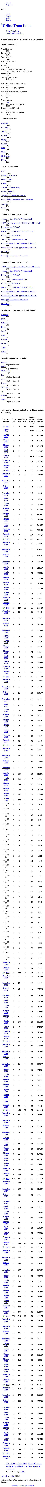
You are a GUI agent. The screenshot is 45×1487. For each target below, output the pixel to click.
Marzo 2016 (6, 1302)
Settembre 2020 (6, 996)
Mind (3, 148)
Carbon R (4, 123)
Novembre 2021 (6, 756)
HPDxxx (4, 127)
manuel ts (4, 343)
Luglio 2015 (6, 1350)
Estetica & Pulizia (7, 192)
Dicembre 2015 (6, 1320)
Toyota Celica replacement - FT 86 (14, 239)
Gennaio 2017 (6, 1243)
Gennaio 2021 (6, 969)
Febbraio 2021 (6, 963)
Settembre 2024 (6, 563)
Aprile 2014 (6, 1434)
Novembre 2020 (6, 984)
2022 (7, 677)
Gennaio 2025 (6, 535)
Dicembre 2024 (6, 543)
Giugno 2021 (6, 784)
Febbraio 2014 (6, 1444)
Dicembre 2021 (6, 749)
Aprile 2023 (6, 657)
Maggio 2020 (6, 1017)
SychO (22, 1472)
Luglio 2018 (6, 1144)
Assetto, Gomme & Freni (10, 187)
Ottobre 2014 (6, 1401)
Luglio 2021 (6, 779)
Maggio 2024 (6, 583)
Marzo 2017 (6, 1233)
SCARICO (5, 252)
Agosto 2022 (6, 705)
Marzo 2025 (6, 525)
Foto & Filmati (6, 179)
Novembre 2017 (6, 1190)
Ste (2, 391)
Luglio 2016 (6, 1281)
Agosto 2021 (6, 774)
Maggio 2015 (6, 1360)
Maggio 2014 (6, 1429)
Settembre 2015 (6, 1340)
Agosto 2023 (6, 637)
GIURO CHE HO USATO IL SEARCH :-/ (17, 231)
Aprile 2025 (6, 520)
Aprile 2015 (6, 1365)
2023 (7, 608)
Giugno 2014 (6, 1424)
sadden (3, 399)
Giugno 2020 (6, 1012)
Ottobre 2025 (6, 487)
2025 (7, 471)
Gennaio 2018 (6, 1175)
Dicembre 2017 (6, 1183)
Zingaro (4, 383)
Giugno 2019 (6, 1080)
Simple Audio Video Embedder (18, 1466)
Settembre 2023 (6, 631)
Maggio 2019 (6, 1085)
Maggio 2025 (6, 515)
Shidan (3, 367)
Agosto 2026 (6, 431)
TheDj (3, 347)
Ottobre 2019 (6, 1058)
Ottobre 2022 (6, 693)
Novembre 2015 (6, 1327)
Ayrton (3, 379)
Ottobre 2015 (6, 1332)
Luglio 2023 (6, 642)
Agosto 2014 (6, 1413)
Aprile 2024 (6, 588)
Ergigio (4, 135)
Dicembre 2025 (6, 475)
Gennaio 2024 (6, 604)
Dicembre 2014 (6, 1389)
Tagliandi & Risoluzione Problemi (13, 196)
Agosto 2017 (6, 1207)
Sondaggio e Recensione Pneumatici (14, 256)
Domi (3, 327)
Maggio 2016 (6, 1291)
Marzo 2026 (6, 456)
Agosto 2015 (6, 1345)
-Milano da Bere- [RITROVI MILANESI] (16, 219)
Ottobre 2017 (6, 1195)
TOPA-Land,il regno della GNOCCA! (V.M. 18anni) (20, 223)
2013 (7, 1453)
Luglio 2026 (6, 436)
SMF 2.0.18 (10, 1464)
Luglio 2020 (6, 1007)
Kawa (3, 160)
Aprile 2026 (6, 451)
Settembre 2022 (6, 700)
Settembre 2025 (6, 494)
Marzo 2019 (6, 1096)
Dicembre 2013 (6, 1457)
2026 (7, 426)
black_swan (5, 156)
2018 (7, 1110)
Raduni (4, 183)
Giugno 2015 (6, 1355)
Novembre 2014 (6, 1396)
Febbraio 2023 (6, 667)
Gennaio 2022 (6, 741)
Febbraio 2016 (6, 1307)
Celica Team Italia (7, 1476)
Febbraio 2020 (6, 1032)
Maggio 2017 (6, 1223)
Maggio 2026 (6, 446)
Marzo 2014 (6, 1439)
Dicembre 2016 (6, 1251)
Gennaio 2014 (6, 1449)
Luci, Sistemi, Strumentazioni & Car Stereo (17, 200)
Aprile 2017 (6, 1228)
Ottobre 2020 (6, 989)
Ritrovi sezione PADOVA (10, 227)
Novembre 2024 (6, 550)
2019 (7, 1041)
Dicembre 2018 (6, 1114)
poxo (3, 319)
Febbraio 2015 (6, 1375)
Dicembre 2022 (6, 681)
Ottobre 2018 (6, 1126)
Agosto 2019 (6, 1070)
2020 (7, 973)
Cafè (3, 171)
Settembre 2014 (6, 1408)
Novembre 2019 (6, 1053)
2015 (7, 1316)
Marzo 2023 (6, 662)
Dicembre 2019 (6, 1045)
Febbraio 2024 (6, 599)
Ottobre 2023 (6, 624)
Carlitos (4, 395)
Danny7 (4, 140)
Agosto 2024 (6, 568)
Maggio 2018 (6, 1154)
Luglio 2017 (6, 1213)
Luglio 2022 (6, 710)
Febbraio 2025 (6, 530)
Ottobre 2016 (6, 1264)
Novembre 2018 (6, 1121)
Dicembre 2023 (6, 612)
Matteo (3, 152)
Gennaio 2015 (6, 1381)
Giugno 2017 (6, 1218)
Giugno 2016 (6, 1286)
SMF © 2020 (21, 1464)
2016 (7, 1247)
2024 (7, 539)
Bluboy (4, 144)
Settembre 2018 (6, 1134)
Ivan (7, 102)
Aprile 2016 (6, 1297)
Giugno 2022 (6, 715)
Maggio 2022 (6, 721)
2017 (7, 1179)
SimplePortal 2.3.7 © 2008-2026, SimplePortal (22, 1485)
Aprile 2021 (6, 794)
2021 (7, 745)
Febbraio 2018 (6, 1169)
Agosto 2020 (6, 1001)
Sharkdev (4, 387)
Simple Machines (35, 1464)
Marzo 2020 (6, 1027)
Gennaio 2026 (6, 466)
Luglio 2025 (6, 504)
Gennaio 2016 (6, 1312)
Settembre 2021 (6, 769)
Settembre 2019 (6, 1065)
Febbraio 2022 (6, 736)
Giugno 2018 (6, 1149)
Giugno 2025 (6, 509)
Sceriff (3, 131)
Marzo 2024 (6, 594)
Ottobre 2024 (6, 556)
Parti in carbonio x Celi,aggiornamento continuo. (19, 248)
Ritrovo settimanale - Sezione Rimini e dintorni (18, 243)
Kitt (2, 375)
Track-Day (5, 204)
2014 (7, 1385)
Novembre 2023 (6, 619)
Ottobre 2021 (6, 762)
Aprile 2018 (6, 1159)
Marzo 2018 (6, 1164)
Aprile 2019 (6, 1091)
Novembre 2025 (6, 482)
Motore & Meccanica (9, 175)
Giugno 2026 (6, 441)
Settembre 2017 (6, 1202)
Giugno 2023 (6, 647)
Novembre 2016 (6, 1259)
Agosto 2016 (6, 1276)
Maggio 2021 (6, 789)
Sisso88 (4, 363)
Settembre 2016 (6, 1271)
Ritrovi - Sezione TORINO (11, 235)
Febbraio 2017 (6, 1238)
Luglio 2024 (6, 573)
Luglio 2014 (6, 1419)
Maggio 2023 (6, 652)
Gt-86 (3, 208)
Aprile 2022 (6, 726)
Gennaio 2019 (6, 1106)
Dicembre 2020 (6, 977)
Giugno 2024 (6, 578)
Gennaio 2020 (6, 1037)
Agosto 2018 (6, 1139)
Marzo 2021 (6, 800)
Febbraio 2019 (6, 1101)
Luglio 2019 (6, 1075)
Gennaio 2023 (6, 672)
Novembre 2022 (6, 688)
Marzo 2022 (6, 731)
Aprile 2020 (6, 1022)
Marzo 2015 (6, 1370)
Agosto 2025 (6, 499)
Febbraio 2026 (6, 461)
